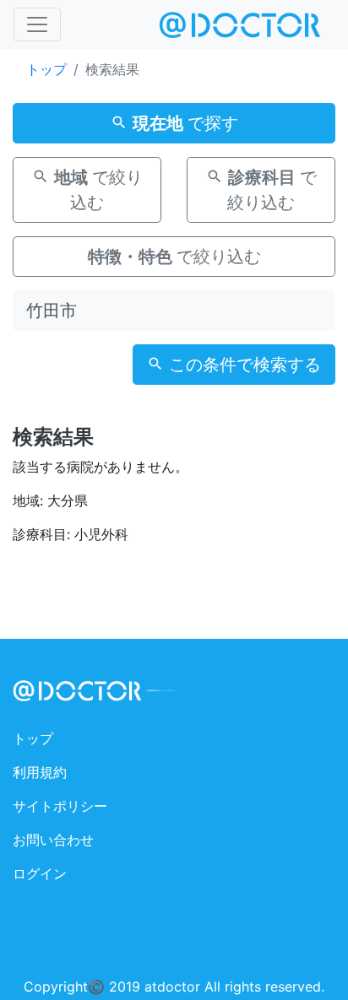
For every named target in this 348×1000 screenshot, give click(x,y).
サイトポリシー (60, 805)
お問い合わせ (53, 839)
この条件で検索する (242, 364)
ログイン (40, 873)
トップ (46, 69)
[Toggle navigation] (37, 24)
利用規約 (40, 772)
